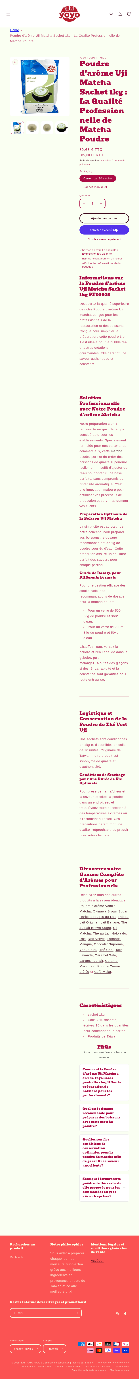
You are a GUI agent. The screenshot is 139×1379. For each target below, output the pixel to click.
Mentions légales (119, 1370)
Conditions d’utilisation (68, 1366)
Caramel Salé (105, 955)
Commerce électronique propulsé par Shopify (68, 1362)
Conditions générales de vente (89, 1370)
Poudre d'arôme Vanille (97, 906)
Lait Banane (109, 922)
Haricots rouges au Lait (97, 917)
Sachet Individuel (95, 186)
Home (14, 30)
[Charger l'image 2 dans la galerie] (32, 127)
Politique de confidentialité (37, 1366)
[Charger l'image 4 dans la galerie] (61, 127)
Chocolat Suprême (108, 944)
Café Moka (102, 972)
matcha (116, 451)
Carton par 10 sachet (97, 178)
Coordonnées (121, 1366)
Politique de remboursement (113, 1362)
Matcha (85, 911)
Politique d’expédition (97, 1366)
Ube (82, 939)
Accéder (97, 1260)
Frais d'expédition (89, 160)
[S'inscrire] (77, 1313)
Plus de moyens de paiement (104, 239)
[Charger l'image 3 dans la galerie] (47, 127)
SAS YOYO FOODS (31, 1362)
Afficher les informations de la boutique (101, 265)
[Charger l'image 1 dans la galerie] (17, 127)
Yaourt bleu (88, 950)
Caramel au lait (91, 961)
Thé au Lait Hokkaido (109, 933)
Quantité (84, 195)
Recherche (17, 1257)
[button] (8, 13)
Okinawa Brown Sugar (110, 911)
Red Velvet (96, 939)
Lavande (86, 955)
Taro (118, 950)
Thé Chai (106, 950)
